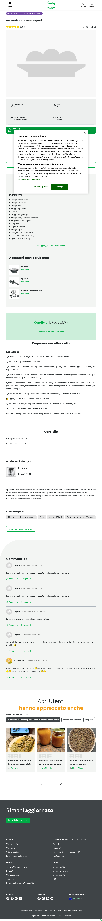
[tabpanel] (51, 757)
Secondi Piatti (55, 517)
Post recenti (58, 856)
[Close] (85, 133)
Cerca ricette (12, 844)
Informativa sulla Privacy (73, 910)
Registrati (57, 848)
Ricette (9, 839)
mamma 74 (19, 661)
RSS (54, 879)
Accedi (56, 844)
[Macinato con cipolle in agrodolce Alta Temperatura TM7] (81, 740)
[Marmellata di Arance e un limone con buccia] (51, 740)
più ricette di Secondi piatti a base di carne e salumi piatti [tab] (33, 719)
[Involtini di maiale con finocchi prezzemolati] (20, 740)
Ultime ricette (12, 852)
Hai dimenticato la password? (66, 852)
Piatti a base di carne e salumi (21, 517)
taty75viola (47, 768)
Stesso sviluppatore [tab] (72, 719)
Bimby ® (9, 871)
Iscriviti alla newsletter (18, 820)
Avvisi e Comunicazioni (16, 867)
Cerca (55, 862)
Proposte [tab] (89, 719)
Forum (9, 862)
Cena (42, 517)
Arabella (15, 768)
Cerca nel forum (60, 871)
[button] (10, 5)
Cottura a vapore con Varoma (80, 517)
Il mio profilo (71, 839)
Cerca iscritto (59, 875)
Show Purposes (41, 186)
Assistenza (11, 879)
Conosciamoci (12, 875)
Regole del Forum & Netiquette (20, 883)
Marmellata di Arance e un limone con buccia (50, 762)
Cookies (67, 916)
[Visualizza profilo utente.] (9, 565)
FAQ (59, 916)
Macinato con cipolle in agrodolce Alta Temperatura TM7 (81, 762)
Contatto (38, 910)
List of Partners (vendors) (28, 179)
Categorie (10, 848)
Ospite (17, 565)
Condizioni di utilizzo (53, 910)
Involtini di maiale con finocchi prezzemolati (19, 762)
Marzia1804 (77, 768)
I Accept (59, 187)
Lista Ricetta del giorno (16, 856)
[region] (51, 161)
